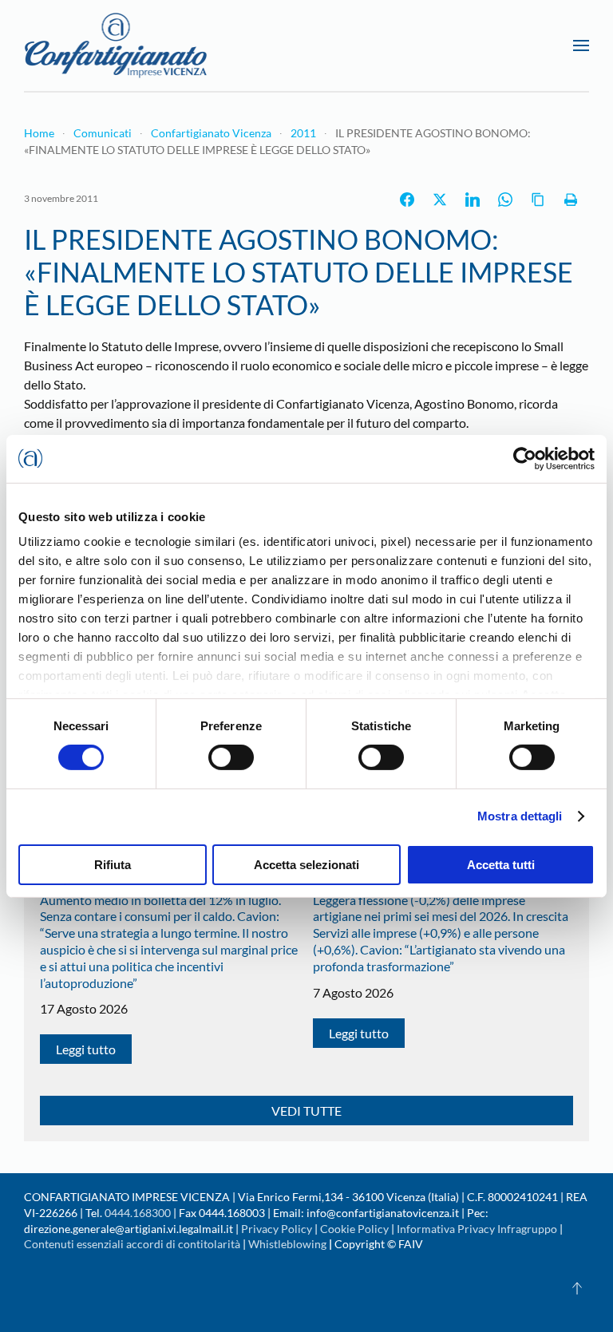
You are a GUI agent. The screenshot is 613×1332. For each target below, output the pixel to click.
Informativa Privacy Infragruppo (477, 1228)
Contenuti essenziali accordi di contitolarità (133, 1244)
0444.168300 (138, 1212)
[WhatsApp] (505, 199)
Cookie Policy (354, 1228)
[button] (581, 45)
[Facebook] (407, 199)
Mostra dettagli (520, 816)
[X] (439, 199)
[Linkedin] (472, 199)
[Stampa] (570, 199)
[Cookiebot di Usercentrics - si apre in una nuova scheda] (525, 458)
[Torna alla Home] (116, 45)
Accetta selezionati (306, 865)
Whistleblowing (287, 1244)
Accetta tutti (501, 865)
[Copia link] (538, 199)
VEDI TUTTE (306, 1110)
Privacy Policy (276, 1228)
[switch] (231, 757)
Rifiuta (112, 865)
